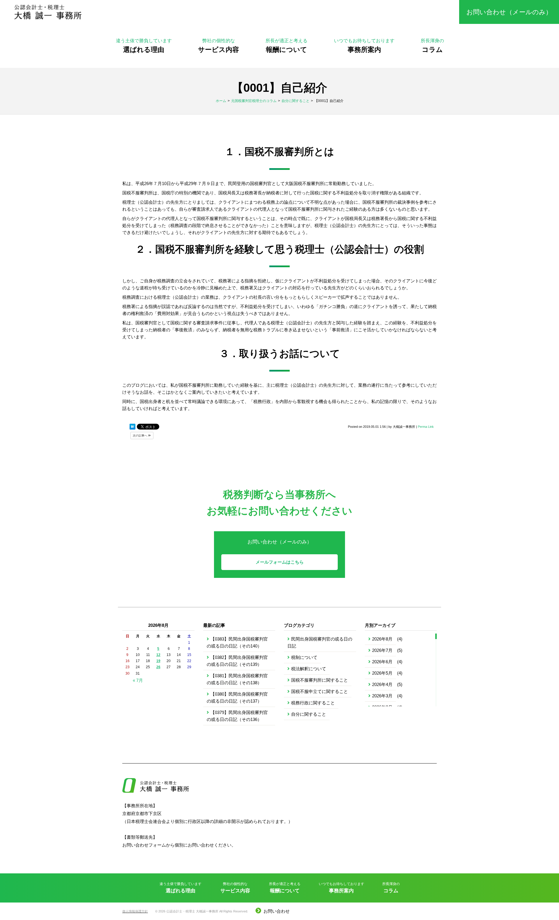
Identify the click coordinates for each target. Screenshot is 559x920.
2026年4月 (382, 684)
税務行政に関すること (313, 702)
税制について (304, 657)
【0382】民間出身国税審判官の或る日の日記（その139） (237, 661)
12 (158, 655)
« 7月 (138, 680)
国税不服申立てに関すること (319, 691)
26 (158, 667)
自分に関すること (308, 714)
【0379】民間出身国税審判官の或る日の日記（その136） (237, 716)
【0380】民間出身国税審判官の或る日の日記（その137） (237, 697)
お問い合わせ (276, 911)
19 (158, 661)
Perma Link (426, 426)
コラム (432, 45)
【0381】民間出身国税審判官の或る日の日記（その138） (237, 679)
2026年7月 (382, 650)
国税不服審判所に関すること (319, 680)
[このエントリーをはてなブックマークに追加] (132, 427)
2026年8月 (382, 638)
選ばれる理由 (144, 45)
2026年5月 (382, 673)
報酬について (286, 45)
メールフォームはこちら (280, 562)
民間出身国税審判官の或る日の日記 (319, 642)
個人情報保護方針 (135, 911)
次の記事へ (140, 435)
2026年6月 (382, 661)
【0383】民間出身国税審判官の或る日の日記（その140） (237, 642)
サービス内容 (218, 45)
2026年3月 (382, 695)
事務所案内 (364, 45)
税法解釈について (308, 668)
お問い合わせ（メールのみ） (509, 12)
